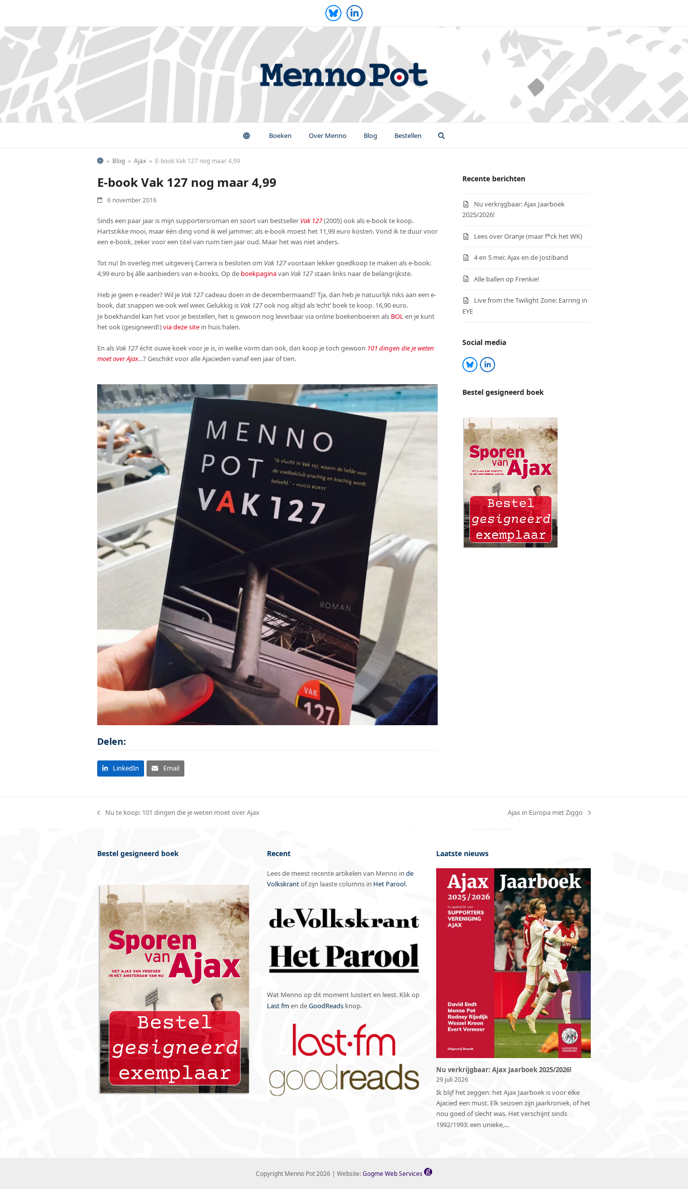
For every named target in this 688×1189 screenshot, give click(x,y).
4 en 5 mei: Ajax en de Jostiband (521, 257)
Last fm (278, 1005)
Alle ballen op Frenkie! (506, 279)
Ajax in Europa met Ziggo (545, 813)
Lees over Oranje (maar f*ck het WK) (528, 236)
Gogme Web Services (393, 1173)
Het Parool (389, 883)
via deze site (181, 326)
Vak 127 (311, 220)
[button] (442, 135)
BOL (397, 316)
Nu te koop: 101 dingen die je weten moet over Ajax (178, 813)
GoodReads (326, 1005)
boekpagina (259, 273)
